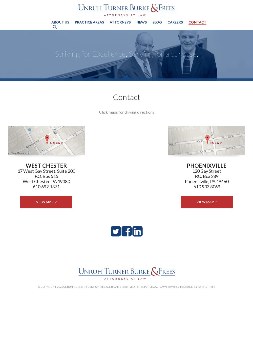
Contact (197, 22)
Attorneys (120, 22)
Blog (157, 22)
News (141, 22)
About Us (60, 22)
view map (45, 202)
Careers (175, 22)
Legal (154, 286)
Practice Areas (89, 22)
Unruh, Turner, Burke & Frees (126, 10)
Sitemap (142, 286)
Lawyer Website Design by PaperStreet (187, 286)
